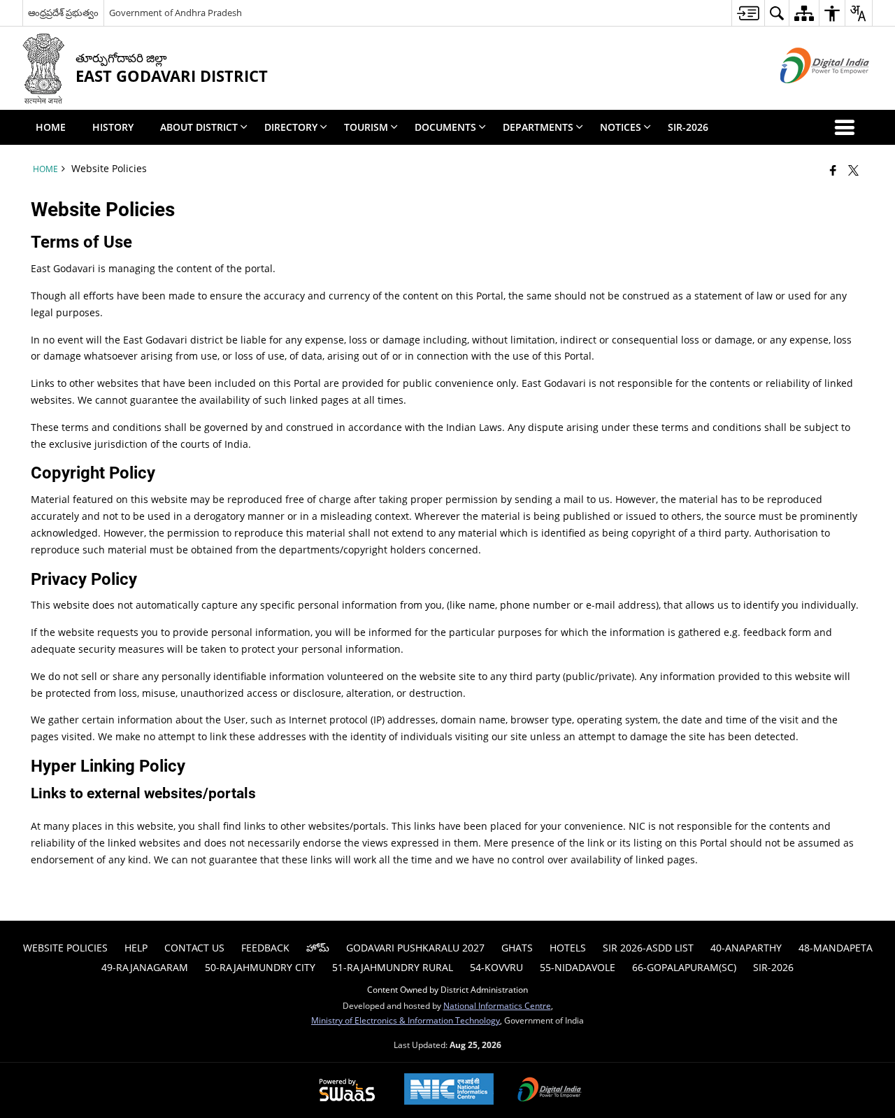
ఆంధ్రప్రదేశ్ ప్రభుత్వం (63, 12)
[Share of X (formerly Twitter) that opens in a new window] (853, 170)
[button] (847, 127)
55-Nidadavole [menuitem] (577, 967)
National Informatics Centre (497, 1005)
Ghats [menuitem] (517, 947)
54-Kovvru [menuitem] (496, 967)
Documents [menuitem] (445, 127)
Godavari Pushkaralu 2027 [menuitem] (415, 947)
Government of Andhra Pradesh (175, 12)
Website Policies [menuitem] (65, 947)
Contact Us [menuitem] (194, 947)
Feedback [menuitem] (265, 947)
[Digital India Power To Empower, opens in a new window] (549, 1090)
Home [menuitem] (51, 127)
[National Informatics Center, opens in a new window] (449, 1090)
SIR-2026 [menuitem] (688, 127)
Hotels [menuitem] (568, 947)
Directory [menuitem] (290, 127)
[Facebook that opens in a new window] (833, 170)
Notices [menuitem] (620, 127)
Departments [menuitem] (538, 127)
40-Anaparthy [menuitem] (746, 947)
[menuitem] (747, 13)
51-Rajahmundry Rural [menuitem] (392, 967)
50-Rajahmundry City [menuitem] (260, 967)
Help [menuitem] (136, 947)
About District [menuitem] (199, 127)
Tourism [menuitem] (366, 127)
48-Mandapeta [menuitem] (836, 947)
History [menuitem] (113, 127)
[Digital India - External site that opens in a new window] (807, 94)
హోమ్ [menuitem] (317, 947)
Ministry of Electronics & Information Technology (405, 1020)
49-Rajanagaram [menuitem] (144, 967)
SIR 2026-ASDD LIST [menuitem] (648, 947)
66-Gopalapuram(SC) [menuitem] (684, 967)
